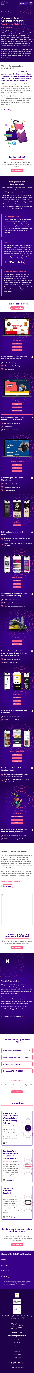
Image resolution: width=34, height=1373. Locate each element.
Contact (17, 1346)
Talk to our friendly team (12, 1016)
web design (5, 86)
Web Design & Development (12, 11)
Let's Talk (6, 109)
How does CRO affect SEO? (13, 1071)
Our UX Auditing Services (14, 262)
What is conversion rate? (12, 1051)
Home (2, 11)
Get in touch (7, 886)
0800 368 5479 (17, 1333)
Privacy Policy (17, 1354)
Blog (17, 1348)
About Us (17, 1340)
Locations (17, 1351)
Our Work (17, 1343)
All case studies (17, 308)
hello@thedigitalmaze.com (17, 1336)
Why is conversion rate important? (15, 1057)
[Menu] (31, 3)
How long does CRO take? (12, 1064)
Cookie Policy (17, 1357)
